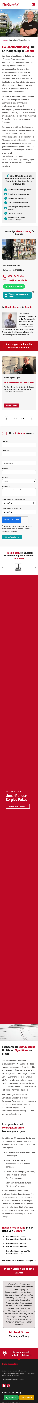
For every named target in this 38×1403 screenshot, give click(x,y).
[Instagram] (8, 1385)
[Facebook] (4, 1385)
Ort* (3, 459)
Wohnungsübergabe (12, 378)
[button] (6, 418)
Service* (5, 477)
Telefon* (5, 468)
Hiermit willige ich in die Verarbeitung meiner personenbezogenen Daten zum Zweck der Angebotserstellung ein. (17, 528)
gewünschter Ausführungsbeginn (14, 499)
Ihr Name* (5, 441)
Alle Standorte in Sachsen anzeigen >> (19, 1261)
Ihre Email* (6, 450)
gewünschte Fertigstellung (11, 508)
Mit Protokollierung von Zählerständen (19, 382)
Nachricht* (6, 486)
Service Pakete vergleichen (17, 806)
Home (4, 40)
